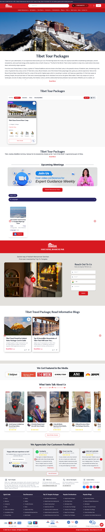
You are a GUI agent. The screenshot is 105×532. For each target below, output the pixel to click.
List (87, 97)
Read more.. (51, 468)
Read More (52, 81)
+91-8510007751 (67, 485)
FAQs (67, 10)
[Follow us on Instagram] (94, 487)
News (79, 10)
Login (98, 5)
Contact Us (84, 10)
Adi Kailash (32, 10)
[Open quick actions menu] (101, 525)
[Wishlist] (90, 5)
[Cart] (94, 5)
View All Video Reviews (52, 435)
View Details (20, 141)
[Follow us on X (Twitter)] (97, 487)
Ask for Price (12, 127)
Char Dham (40, 10)
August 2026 (13, 195)
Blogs (62, 10)
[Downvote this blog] (29, 350)
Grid (94, 97)
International (55, 10)
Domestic (47, 10)
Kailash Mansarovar (23, 10)
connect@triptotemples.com (49, 485)
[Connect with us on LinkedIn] (91, 487)
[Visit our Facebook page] (84, 487)
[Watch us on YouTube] (87, 487)
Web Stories (74, 10)
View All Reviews (52, 473)
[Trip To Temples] (6, 6)
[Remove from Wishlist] (29, 319)
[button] (73, 282)
